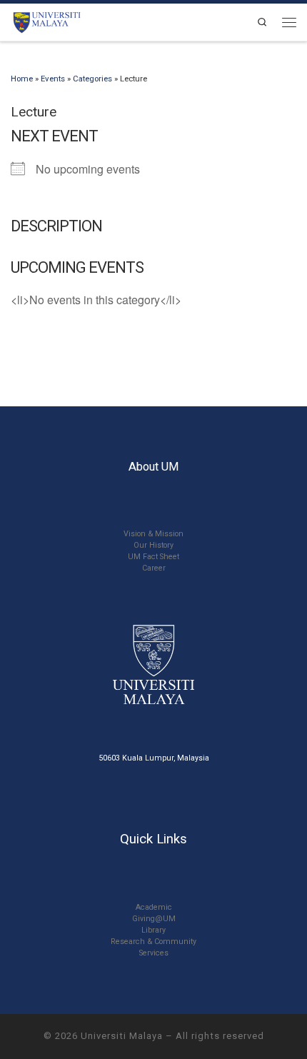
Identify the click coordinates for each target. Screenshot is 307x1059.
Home (22, 79)
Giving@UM (154, 918)
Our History (153, 545)
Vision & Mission (153, 533)
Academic (154, 907)
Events (53, 79)
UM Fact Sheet (153, 556)
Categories (92, 79)
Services (153, 953)
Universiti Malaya (122, 1035)
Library (153, 930)
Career (154, 568)
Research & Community (153, 941)
